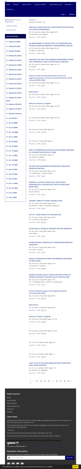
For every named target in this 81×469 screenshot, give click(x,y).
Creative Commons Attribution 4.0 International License (45, 446)
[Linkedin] (18, 464)
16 (56, 381)
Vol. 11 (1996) (13, 183)
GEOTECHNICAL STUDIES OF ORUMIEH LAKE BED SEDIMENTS (50, 229)
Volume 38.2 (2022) (15, 56)
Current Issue (11, 30)
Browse (15, 4)
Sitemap (9, 412)
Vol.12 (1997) (13, 179)
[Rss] (22, 464)
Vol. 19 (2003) (13, 146)
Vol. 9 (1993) (13, 193)
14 (49, 381)
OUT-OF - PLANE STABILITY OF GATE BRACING (45, 215)
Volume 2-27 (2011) (15, 109)
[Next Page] (71, 381)
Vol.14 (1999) (13, 169)
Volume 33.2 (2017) (15, 79)
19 (68, 381)
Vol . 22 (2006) (13, 132)
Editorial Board (12, 403)
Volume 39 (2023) (14, 51)
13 (45, 381)
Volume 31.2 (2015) (15, 88)
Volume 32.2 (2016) (15, 84)
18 (64, 381)
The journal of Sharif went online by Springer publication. (26, 433)
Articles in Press (12, 26)
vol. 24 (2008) (13, 123)
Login (63, 14)
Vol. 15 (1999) (13, 165)
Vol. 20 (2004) (13, 141)
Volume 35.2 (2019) (15, 70)
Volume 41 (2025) (14, 42)
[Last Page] (30, 383)
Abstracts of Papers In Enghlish (40, 103)
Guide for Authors (40, 4)
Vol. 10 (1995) (13, 188)
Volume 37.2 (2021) (15, 60)
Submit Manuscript (55, 4)
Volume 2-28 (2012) (15, 104)
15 (53, 381)
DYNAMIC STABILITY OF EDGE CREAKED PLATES (45, 201)
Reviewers (68, 4)
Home (8, 4)
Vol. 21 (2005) (13, 137)
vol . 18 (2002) (13, 151)
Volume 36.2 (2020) (15, 65)
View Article (32, 37)
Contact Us (10, 9)
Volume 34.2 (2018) (15, 74)
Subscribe (69, 458)
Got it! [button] (75, 466)
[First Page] (30, 381)
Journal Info (26, 4)
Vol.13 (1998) (13, 174)
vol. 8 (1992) (13, 197)
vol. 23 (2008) (13, 127)
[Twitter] (13, 464)
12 (41, 381)
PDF (42, 37)
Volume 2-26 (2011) (15, 113)
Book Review (33, 92)
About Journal (11, 400)
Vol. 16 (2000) (13, 160)
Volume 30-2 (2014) (15, 93)
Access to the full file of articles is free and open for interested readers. (30, 436)
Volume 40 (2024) (14, 46)
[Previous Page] (33, 381)
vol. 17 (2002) (13, 155)
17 (60, 381)
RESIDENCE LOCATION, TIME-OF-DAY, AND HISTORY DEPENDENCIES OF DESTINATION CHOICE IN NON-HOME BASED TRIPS (49, 184)
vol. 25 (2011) (13, 118)
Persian (72, 14)
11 (37, 381)
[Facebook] (9, 464)
